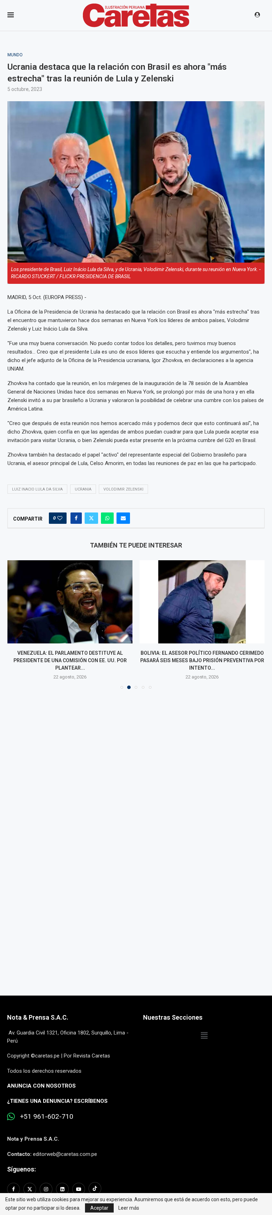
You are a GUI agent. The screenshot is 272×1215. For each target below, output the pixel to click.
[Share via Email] (123, 518)
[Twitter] (30, 1189)
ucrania (83, 489)
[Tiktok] (95, 1189)
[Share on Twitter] (91, 518)
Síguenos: (21, 1169)
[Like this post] (59, 518)
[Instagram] (46, 1189)
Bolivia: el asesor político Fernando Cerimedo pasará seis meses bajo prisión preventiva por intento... (202, 660)
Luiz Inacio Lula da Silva (37, 489)
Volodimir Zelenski (123, 489)
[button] (17, 624)
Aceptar (99, 1208)
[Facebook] (14, 1189)
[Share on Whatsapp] (107, 518)
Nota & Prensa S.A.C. (37, 1017)
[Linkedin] (62, 1189)
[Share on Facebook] (76, 518)
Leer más (128, 1207)
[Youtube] (78, 1189)
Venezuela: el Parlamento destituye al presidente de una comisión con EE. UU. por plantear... (70, 660)
